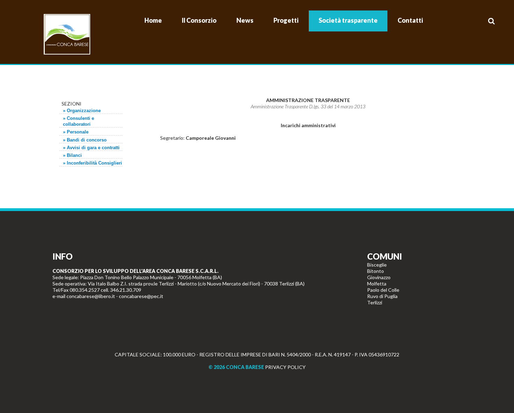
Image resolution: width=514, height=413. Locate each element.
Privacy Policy (285, 367)
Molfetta (376, 284)
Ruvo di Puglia (382, 296)
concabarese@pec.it (141, 296)
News (245, 20)
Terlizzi (374, 302)
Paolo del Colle (383, 290)
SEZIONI (71, 104)
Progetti (286, 20)
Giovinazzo (379, 277)
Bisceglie (377, 265)
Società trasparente (348, 20)
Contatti (410, 20)
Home (153, 20)
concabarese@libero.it (90, 296)
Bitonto (375, 271)
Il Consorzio (199, 20)
